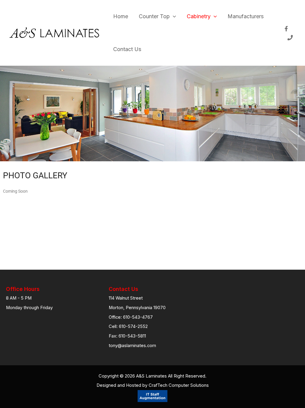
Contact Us (127, 49)
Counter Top (154, 16)
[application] (173, 16)
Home (120, 16)
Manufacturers (246, 16)
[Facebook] (286, 28)
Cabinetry (199, 16)
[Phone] (290, 37)
